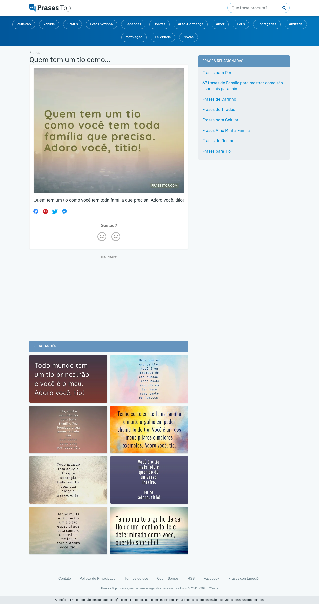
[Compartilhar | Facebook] (36, 211)
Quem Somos (168, 578)
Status (72, 24)
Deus (241, 24)
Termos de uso (136, 578)
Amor (220, 24)
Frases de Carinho (219, 99)
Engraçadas (266, 24)
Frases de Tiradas (218, 109)
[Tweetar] (55, 211)
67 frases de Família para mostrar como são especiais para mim (242, 86)
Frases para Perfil (218, 72)
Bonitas (159, 24)
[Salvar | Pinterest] (45, 211)
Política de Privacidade (98, 578)
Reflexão (24, 24)
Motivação (134, 37)
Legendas (133, 24)
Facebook (211, 578)
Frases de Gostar (218, 140)
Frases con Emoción (244, 578)
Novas (188, 37)
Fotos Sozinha (101, 24)
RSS (191, 578)
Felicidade (163, 37)
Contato (64, 578)
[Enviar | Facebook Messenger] (64, 211)
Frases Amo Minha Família (226, 130)
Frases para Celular (220, 120)
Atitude (49, 24)
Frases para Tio (216, 151)
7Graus (213, 588)
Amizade (296, 24)
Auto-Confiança (190, 24)
